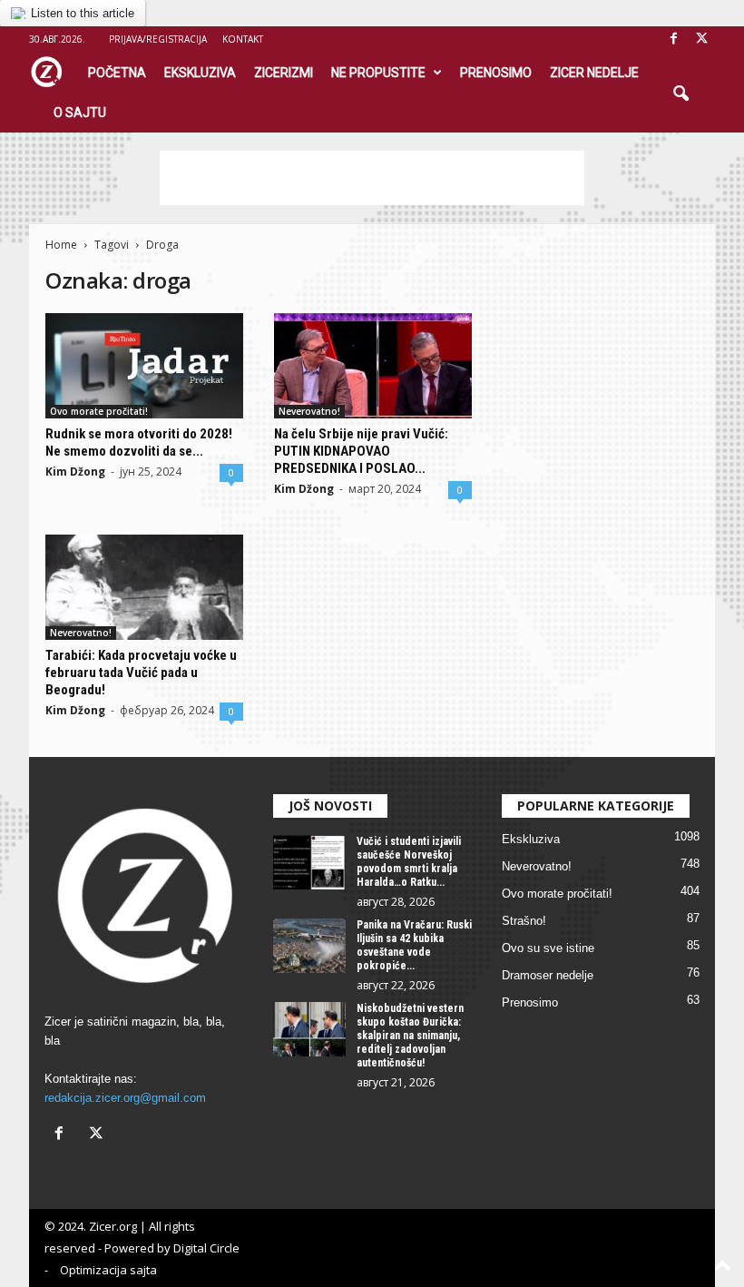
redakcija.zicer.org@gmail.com (125, 1098)
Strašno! (524, 921)
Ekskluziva (200, 72)
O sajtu (80, 112)
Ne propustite (378, 72)
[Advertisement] (372, 178)
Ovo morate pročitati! (99, 411)
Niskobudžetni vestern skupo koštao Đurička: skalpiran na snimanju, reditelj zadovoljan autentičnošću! (410, 1035)
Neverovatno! (309, 411)
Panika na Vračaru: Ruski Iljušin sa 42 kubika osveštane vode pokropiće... (414, 945)
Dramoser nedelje (547, 975)
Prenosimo (496, 72)
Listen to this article (82, 13)
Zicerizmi (283, 72)
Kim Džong (75, 471)
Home (61, 244)
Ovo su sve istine (548, 948)
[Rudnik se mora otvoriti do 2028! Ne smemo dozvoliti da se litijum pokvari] (144, 365)
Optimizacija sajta (108, 1270)
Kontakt (242, 39)
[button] (680, 94)
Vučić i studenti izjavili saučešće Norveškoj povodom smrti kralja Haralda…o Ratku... (409, 862)
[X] (701, 39)
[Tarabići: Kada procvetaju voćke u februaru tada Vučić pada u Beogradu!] (144, 587)
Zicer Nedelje (594, 72)
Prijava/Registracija (158, 39)
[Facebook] (673, 39)
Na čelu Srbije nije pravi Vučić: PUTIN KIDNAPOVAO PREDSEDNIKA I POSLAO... (361, 451)
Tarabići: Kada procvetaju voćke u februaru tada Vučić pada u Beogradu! (141, 672)
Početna (117, 72)
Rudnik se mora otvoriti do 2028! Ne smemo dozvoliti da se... (138, 442)
